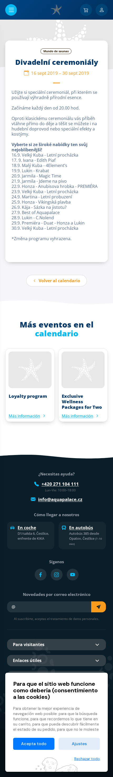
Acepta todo (34, 743)
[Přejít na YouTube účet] (73, 574)
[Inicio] (56, 9)
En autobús (81, 528)
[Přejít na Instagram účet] (57, 574)
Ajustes (79, 743)
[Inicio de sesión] (102, 10)
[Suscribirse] (98, 606)
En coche (27, 528)
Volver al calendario (59, 281)
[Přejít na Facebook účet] (41, 574)
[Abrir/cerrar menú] (11, 10)
